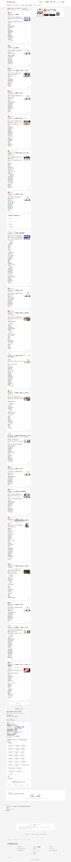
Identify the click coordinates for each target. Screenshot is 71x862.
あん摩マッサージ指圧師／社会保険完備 (17, 491)
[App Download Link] (46, 15)
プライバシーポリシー (36, 850)
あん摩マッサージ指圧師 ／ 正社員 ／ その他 (18, 70)
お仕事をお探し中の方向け (21, 848)
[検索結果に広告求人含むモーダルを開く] (9, 9)
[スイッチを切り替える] (15, 9)
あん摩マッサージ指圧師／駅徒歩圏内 (16, 233)
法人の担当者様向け (20, 850)
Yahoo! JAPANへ (9, 857)
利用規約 (34, 848)
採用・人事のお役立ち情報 (53, 850)
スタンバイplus (51, 848)
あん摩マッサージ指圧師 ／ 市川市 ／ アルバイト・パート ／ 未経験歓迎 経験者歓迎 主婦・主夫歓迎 (19, 521)
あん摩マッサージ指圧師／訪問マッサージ (17, 118)
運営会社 (34, 852)
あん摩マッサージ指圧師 (13, 14)
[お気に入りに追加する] (29, 42)
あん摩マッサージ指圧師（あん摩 (15, 93)
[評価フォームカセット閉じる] (30, 782)
